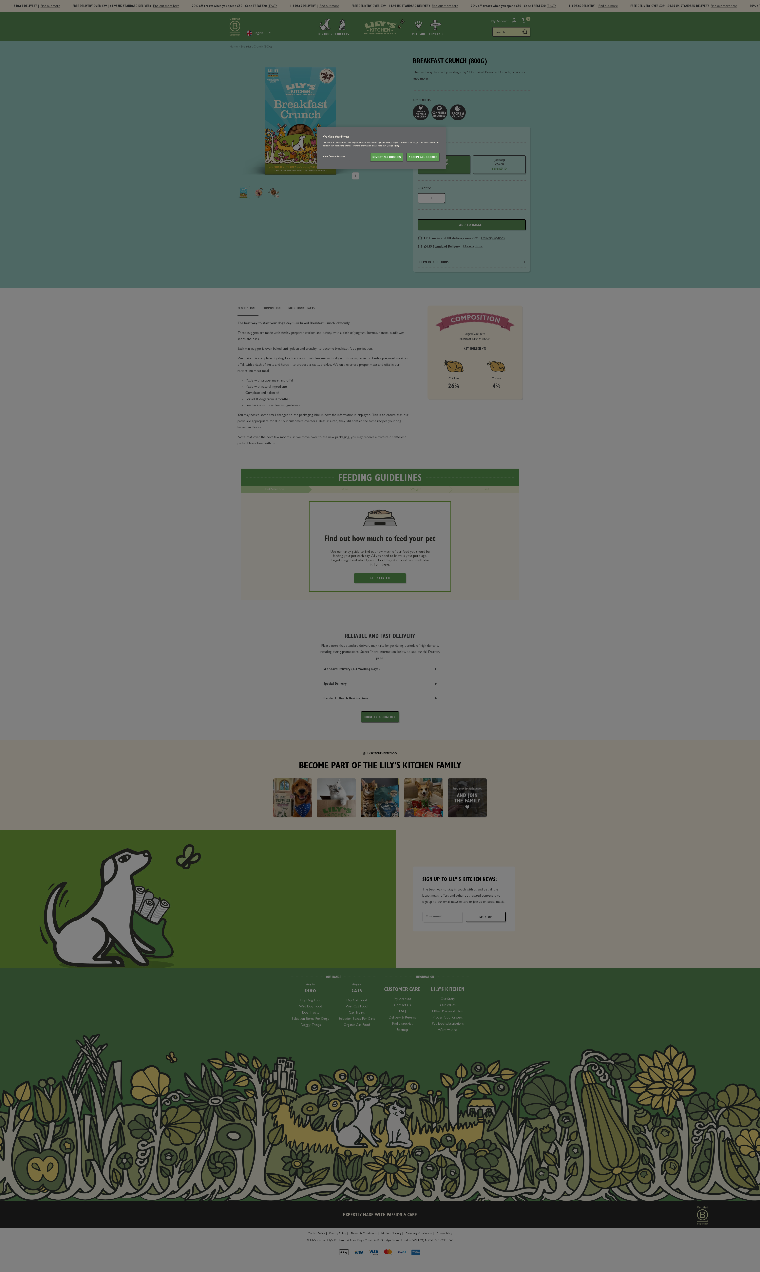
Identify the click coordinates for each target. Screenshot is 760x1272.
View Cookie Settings (334, 156)
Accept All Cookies (423, 157)
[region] (381, 148)
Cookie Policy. (393, 146)
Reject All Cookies (386, 157)
